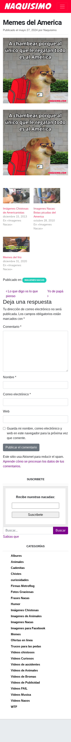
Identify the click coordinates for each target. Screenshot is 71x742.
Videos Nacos (20, 700)
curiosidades (20, 580)
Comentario (12, 326)
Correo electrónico (17, 394)
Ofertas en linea (22, 640)
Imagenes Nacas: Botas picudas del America (45, 212)
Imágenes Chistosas (25, 610)
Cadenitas (18, 567)
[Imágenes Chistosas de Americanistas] (16, 195)
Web (6, 411)
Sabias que (11, 536)
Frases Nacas (20, 598)
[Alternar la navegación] (62, 7)
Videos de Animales (24, 670)
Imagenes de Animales (26, 616)
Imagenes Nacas (34, 280)
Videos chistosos (23, 652)
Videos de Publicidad (25, 682)
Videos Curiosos (22, 658)
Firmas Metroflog (23, 586)
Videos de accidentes (25, 664)
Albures (16, 555)
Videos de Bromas (23, 676)
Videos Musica (21, 694)
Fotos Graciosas (22, 592)
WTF (14, 706)
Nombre (9, 377)
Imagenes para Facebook (28, 628)
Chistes (16, 573)
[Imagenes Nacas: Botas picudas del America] (47, 195)
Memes (16, 634)
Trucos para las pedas (26, 646)
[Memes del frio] (16, 244)
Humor (15, 604)
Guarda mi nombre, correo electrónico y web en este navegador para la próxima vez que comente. (37, 433)
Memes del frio (12, 257)
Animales (17, 562)
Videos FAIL (19, 688)
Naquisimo (50, 30)
